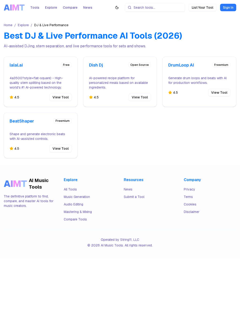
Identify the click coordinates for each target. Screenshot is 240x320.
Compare (70, 7)
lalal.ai (16, 65)
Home (8, 25)
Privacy (189, 189)
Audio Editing (73, 204)
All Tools (70, 189)
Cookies (190, 204)
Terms (188, 197)
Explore (51, 7)
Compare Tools (75, 219)
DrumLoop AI (181, 65)
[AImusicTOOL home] (14, 7)
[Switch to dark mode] (117, 7)
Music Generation (77, 197)
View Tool (60, 97)
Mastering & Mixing (78, 212)
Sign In (228, 7)
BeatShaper (22, 121)
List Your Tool (202, 7)
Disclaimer (191, 212)
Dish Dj (96, 65)
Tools (34, 7)
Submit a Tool (134, 197)
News (87, 7)
